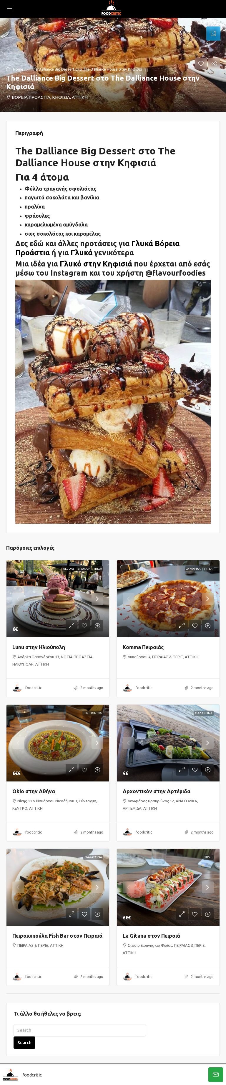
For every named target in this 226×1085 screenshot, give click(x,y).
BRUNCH (84, 568)
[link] (57, 598)
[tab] (213, 33)
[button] (113, 65)
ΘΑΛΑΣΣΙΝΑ (203, 713)
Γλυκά (81, 252)
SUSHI (208, 857)
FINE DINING (93, 713)
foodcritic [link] (33, 688)
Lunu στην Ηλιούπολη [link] (38, 647)
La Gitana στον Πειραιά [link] (151, 936)
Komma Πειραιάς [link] (143, 647)
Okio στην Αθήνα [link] (33, 791)
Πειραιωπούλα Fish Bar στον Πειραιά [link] (57, 936)
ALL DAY (68, 568)
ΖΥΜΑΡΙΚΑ (193, 568)
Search (24, 1042)
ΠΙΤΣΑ (98, 568)
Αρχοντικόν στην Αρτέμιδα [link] (156, 791)
